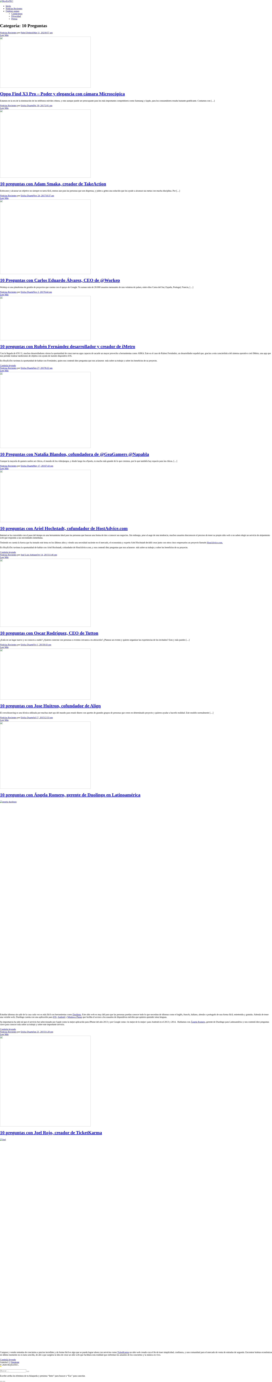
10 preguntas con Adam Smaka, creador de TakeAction (53, 183)
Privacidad (16, 16)
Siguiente (15, 1362)
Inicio (8, 6)
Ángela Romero (198, 1022)
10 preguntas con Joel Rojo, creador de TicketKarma (51, 1132)
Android (61, 1017)
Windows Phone (74, 1017)
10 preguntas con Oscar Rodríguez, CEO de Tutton (49, 633)
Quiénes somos (12, 11)
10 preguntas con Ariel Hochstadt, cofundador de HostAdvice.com (64, 528)
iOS (55, 1017)
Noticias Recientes (14, 8)
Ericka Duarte (27, 105)
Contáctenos (16, 13)
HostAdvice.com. (215, 542)
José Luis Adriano (29, 555)
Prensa (14, 19)
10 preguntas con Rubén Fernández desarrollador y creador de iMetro (67, 346)
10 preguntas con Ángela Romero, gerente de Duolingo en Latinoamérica (70, 794)
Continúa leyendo (8, 365)
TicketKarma (123, 1352)
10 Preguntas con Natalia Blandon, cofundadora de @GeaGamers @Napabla (74, 454)
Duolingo (77, 1014)
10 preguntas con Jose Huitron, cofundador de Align (50, 705)
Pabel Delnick (27, 32)
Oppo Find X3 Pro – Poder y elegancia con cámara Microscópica (62, 93)
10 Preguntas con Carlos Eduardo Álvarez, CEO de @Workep (60, 280)
